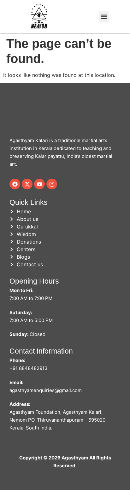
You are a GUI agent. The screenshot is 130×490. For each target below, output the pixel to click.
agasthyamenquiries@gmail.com (45, 390)
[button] (104, 16)
